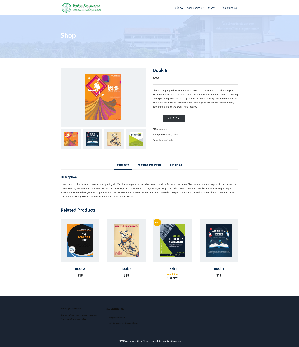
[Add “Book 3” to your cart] (122, 248)
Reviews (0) (176, 165)
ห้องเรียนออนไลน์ (230, 8)
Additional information (150, 165)
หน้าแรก (179, 8)
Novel (168, 134)
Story (175, 134)
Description (123, 165)
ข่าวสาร (212, 8)
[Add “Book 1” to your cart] (168, 249)
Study (170, 140)
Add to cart (174, 118)
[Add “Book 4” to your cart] (214, 248)
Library (162, 140)
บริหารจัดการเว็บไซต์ (117, 317)
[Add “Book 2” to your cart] (76, 248)
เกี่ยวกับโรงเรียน (194, 8)
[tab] (123, 165)
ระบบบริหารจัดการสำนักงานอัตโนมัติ (123, 323)
